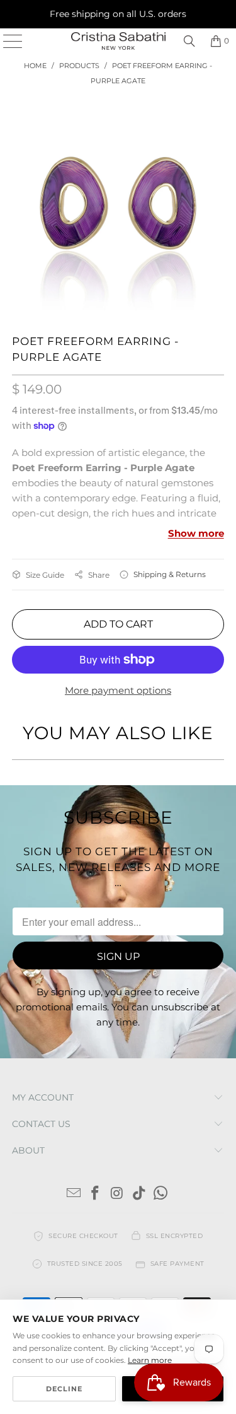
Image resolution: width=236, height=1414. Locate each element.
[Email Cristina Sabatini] (73, 1194)
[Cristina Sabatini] (118, 41)
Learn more (150, 1360)
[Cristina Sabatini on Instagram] (117, 1194)
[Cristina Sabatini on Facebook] (95, 1194)
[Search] (189, 41)
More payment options (118, 690)
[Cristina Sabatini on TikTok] (139, 1194)
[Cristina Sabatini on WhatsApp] (161, 1194)
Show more (196, 533)
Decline (64, 1388)
